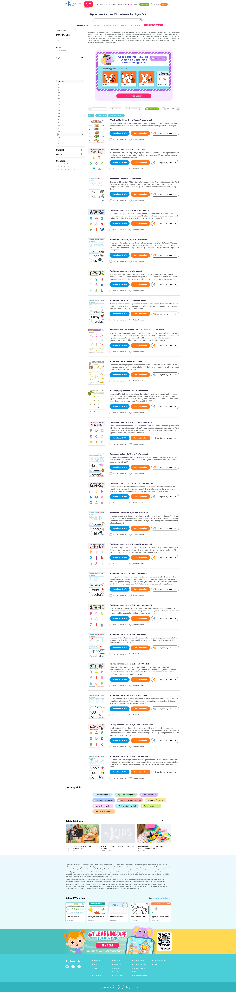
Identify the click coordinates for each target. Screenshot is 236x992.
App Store (117, 960)
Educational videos (110, 25)
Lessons (96, 25)
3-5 (59, 87)
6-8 (59, 131)
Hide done (170, 109)
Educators (102, 4)
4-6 (59, 105)
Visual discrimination (104, 811)
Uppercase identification (130, 800)
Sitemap (116, 968)
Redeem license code (140, 975)
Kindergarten (62, 51)
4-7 (59, 108)
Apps (95, 964)
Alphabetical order (151, 806)
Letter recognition (103, 794)
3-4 (59, 84)
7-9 (59, 140)
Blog (95, 968)
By (90, 109)
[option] (82, 838)
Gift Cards (133, 4)
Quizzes (123, 25)
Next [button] (172, 838)
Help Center (117, 972)
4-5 (59, 102)
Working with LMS (139, 960)
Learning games (136, 25)
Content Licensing (160, 960)
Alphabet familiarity (156, 800)
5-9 (59, 125)
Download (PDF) (119, 133)
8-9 (59, 143)
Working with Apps (140, 964)
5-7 (59, 119)
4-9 (59, 114)
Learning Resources (117, 4)
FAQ (155, 964)
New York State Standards (66, 167)
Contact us (97, 975)
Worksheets (97, 960)
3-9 (59, 99)
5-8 (59, 122)
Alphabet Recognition (127, 794)
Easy (59, 38)
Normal (60, 41)
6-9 (59, 134)
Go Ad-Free (144, 4)
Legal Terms (113, 986)
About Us (97, 972)
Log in (155, 4)
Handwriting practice (104, 800)
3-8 (59, 96)
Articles (168, 821)
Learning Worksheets (163, 898)
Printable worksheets (81, 25)
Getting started (118, 975)
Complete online (140, 133)
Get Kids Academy (139, 968)
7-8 (59, 137)
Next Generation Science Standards (69, 170)
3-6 (59, 90)
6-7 (59, 128)
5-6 (59, 116)
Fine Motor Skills (149, 794)
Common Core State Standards (67, 164)
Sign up (164, 4)
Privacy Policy (122, 986)
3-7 (59, 93)
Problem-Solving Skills (128, 806)
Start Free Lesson (133, 96)
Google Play (118, 964)
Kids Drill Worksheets (153, 25)
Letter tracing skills (103, 806)
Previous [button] (64, 838)
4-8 (59, 111)
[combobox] (99, 108)
